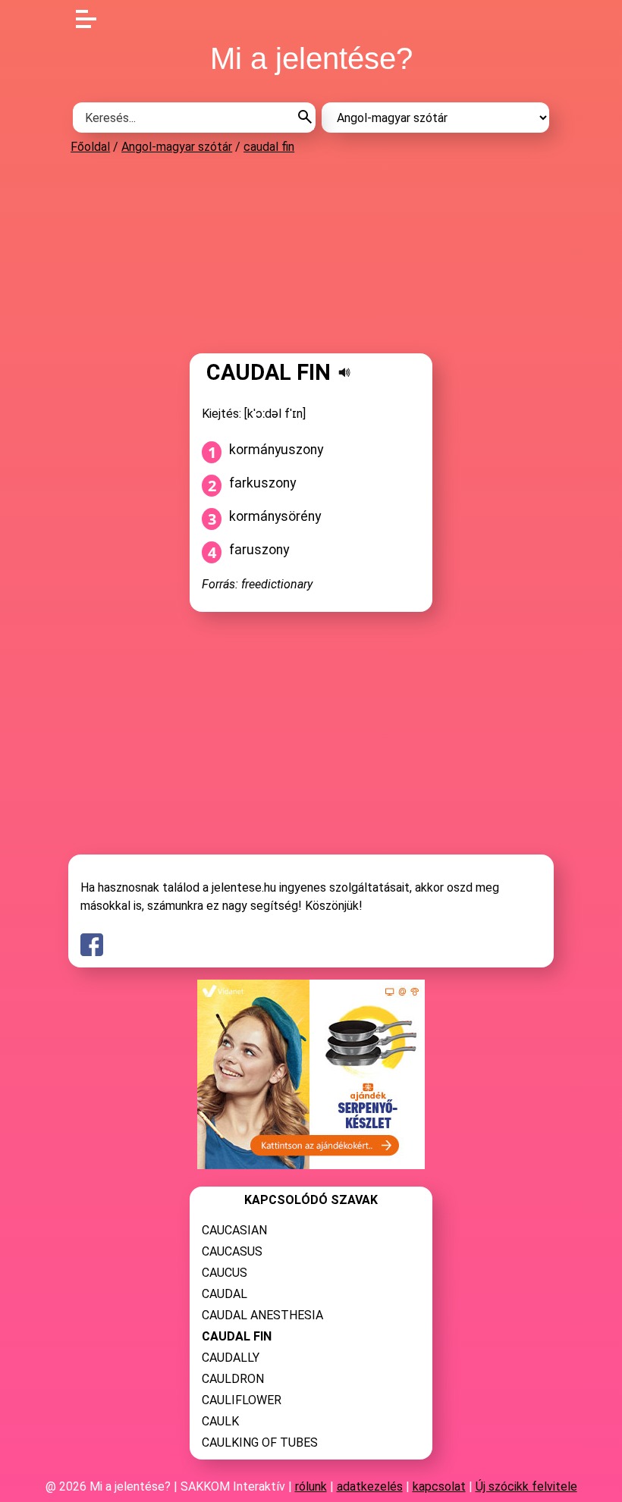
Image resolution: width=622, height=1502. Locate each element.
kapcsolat (439, 1486)
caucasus (232, 1251)
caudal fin (268, 147)
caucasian (234, 1230)
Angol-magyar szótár (176, 147)
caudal (224, 1294)
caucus (224, 1272)
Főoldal (90, 147)
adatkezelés (370, 1486)
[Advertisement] (311, 253)
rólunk (311, 1486)
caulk (220, 1421)
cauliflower (241, 1400)
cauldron (233, 1379)
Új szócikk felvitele (526, 1486)
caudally (230, 1357)
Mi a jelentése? (311, 58)
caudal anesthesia (262, 1315)
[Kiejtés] (344, 372)
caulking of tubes (260, 1442)
